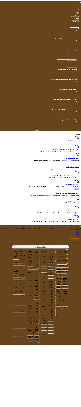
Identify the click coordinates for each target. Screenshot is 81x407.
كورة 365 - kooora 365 (22, 287)
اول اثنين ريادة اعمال (64, 252)
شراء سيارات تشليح (36, 318)
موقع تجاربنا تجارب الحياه (30, 261)
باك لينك (78, 13)
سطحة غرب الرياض (30, 309)
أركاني (65, 309)
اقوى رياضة (51, 265)
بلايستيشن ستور (51, 326)
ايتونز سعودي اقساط (50, 291)
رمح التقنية (65, 305)
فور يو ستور (44, 302)
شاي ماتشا (51, 336)
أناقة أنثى (58, 293)
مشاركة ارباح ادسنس (58, 252)
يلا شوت (36, 272)
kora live (22, 264)
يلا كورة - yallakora (15, 262)
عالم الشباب (62, 256)
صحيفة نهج (65, 291)
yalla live (33, 342)
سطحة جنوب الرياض (36, 312)
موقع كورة (19, 307)
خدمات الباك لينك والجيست (36, 252)
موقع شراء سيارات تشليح (30, 318)
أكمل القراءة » (77, 144)
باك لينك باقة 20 (30, 255)
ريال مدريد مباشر (36, 278)
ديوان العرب (36, 263)
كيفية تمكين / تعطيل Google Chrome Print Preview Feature (65, 99)
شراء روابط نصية (51, 254)
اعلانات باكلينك (33, 268)
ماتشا (44, 334)
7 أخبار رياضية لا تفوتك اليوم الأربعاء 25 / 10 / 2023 (66, 175)
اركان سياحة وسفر (62, 274)
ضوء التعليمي (65, 269)
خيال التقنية (65, 284)
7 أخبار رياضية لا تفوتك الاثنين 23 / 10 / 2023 (67, 193)
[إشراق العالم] (78, 2)
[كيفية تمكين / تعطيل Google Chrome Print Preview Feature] (72, 97)
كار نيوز (58, 291)
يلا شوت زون (22, 332)
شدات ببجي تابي (44, 285)
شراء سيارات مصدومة (30, 321)
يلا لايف (33, 332)
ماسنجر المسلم (62, 265)
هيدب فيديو (58, 303)
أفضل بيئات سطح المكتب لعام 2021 (70, 49)
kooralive (15, 264)
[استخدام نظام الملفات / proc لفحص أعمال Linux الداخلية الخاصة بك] (72, 77)
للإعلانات (41, 344)
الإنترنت (78, 8)
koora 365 (22, 266)
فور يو (44, 314)
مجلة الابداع (58, 298)
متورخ (65, 296)
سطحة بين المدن (36, 306)
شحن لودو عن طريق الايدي (44, 321)
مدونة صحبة (65, 311)
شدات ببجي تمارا (44, 282)
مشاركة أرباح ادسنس (76, 15)
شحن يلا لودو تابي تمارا (44, 309)
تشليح (36, 314)
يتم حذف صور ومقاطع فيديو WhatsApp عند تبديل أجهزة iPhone (64, 109)
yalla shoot (30, 272)
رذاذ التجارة (58, 305)
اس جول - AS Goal (16, 287)
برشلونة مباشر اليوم (30, 337)
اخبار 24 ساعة (44, 273)
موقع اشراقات (64, 271)
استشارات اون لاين (58, 301)
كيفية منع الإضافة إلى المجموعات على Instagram (67, 69)
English (77, 18)
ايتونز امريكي (44, 287)
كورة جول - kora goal (16, 256)
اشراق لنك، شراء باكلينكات (50, 257)
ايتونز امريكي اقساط (44, 312)
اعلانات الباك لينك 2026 (44, 263)
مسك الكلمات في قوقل (65, 279)
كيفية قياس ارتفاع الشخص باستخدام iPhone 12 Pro (67, 59)
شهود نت (58, 307)
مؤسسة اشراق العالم (76, 21)
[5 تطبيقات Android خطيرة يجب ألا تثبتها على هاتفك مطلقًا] (72, 36)
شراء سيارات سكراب (30, 315)
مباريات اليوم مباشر (36, 275)
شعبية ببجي (51, 323)
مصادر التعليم (44, 267)
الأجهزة (78, 10)
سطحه (30, 303)
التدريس (50, 259)
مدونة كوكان (58, 289)
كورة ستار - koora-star (16, 271)
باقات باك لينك (44, 253)
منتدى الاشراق (50, 262)
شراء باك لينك (50, 251)
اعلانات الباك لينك (44, 257)
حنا (50, 334)
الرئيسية (78, 6)
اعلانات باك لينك (36, 266)
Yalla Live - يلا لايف (15, 281)
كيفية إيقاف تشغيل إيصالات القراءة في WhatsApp (67, 119)
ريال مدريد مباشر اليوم (36, 337)
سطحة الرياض (36, 303)
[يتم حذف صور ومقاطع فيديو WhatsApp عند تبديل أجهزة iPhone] (72, 107)
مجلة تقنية (51, 270)
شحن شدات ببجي (51, 318)
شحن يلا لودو (50, 320)
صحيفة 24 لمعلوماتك (75, 20)
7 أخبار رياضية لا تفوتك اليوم (72, 140)
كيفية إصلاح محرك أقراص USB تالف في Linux (68, 89)
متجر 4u (50, 305)
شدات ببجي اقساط (51, 282)
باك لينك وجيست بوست (50, 268)
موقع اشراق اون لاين (58, 272)
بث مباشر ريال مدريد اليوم (30, 330)
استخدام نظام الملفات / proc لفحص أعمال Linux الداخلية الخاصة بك (63, 79)
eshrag (78, 137)
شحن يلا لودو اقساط (44, 291)
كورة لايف (22, 293)
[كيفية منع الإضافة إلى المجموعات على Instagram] (72, 67)
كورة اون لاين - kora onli (22, 256)
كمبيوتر (78, 9)
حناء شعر (44, 331)
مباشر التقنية (58, 309)
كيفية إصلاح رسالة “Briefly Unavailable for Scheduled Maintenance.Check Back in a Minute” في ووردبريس (55, 130)
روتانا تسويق (65, 298)
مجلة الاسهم (65, 286)
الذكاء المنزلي (77, 12)
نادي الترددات (65, 300)
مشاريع (30, 263)
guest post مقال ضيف (30, 252)
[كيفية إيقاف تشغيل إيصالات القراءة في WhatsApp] (72, 117)
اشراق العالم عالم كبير (44, 260)
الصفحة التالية (72, 224)
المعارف (65, 303)
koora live (22, 251)
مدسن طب (44, 265)
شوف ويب (58, 284)
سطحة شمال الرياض (36, 309)
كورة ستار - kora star (22, 259)
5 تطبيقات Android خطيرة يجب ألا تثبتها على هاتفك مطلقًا (65, 38)
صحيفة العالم (44, 276)
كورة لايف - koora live (22, 320)
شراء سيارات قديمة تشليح (33, 323)
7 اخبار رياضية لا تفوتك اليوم (72, 167)
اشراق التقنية (58, 278)
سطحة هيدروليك (30, 306)
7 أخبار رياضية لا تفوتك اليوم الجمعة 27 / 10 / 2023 (66, 149)
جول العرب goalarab (36, 330)
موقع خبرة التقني (65, 294)
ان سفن (65, 281)
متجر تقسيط (44, 296)
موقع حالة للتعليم (50, 274)
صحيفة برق (59, 269)
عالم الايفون (65, 289)
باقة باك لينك (65, 260)
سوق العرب (36, 254)
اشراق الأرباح (58, 314)
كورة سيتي (30, 327)
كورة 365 (36, 327)
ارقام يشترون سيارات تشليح (36, 321)
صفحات (78, 23)
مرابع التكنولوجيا (58, 282)
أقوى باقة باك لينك (30, 258)
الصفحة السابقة (78, 224)
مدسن (58, 296)
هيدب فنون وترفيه (51, 277)
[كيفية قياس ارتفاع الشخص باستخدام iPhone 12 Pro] (72, 57)
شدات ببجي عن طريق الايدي (44, 306)
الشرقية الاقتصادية (58, 287)
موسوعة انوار (65, 314)
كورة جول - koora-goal (22, 274)
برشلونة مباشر (30, 274)
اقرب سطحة (30, 311)
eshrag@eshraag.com (76, 229)
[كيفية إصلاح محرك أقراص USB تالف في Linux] (72, 87)
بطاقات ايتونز (44, 323)
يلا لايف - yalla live (22, 262)
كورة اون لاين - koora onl (22, 284)
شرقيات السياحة (58, 312)
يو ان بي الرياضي (44, 271)
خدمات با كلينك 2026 (36, 261)
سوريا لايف (16, 258)
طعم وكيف (65, 307)
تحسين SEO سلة (58, 261)
